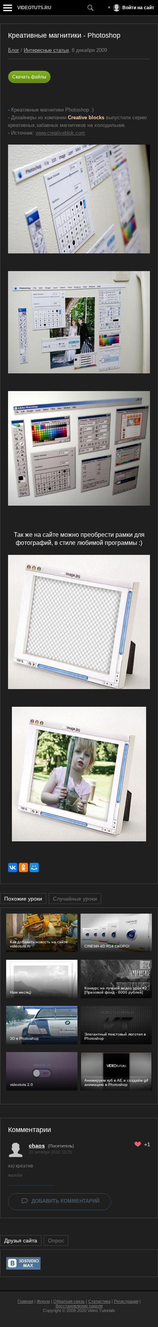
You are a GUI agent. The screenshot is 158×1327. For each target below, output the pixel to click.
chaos (37, 1145)
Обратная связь (69, 1301)
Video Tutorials (101, 1310)
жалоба (15, 1175)
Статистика (99, 1301)
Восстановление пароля (79, 1306)
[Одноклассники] (23, 867)
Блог (13, 50)
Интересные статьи (46, 50)
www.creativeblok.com (60, 133)
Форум (43, 1301)
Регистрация (126, 1301)
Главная (25, 1301)
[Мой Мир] (34, 867)
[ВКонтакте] (12, 867)
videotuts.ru (34, 7)
